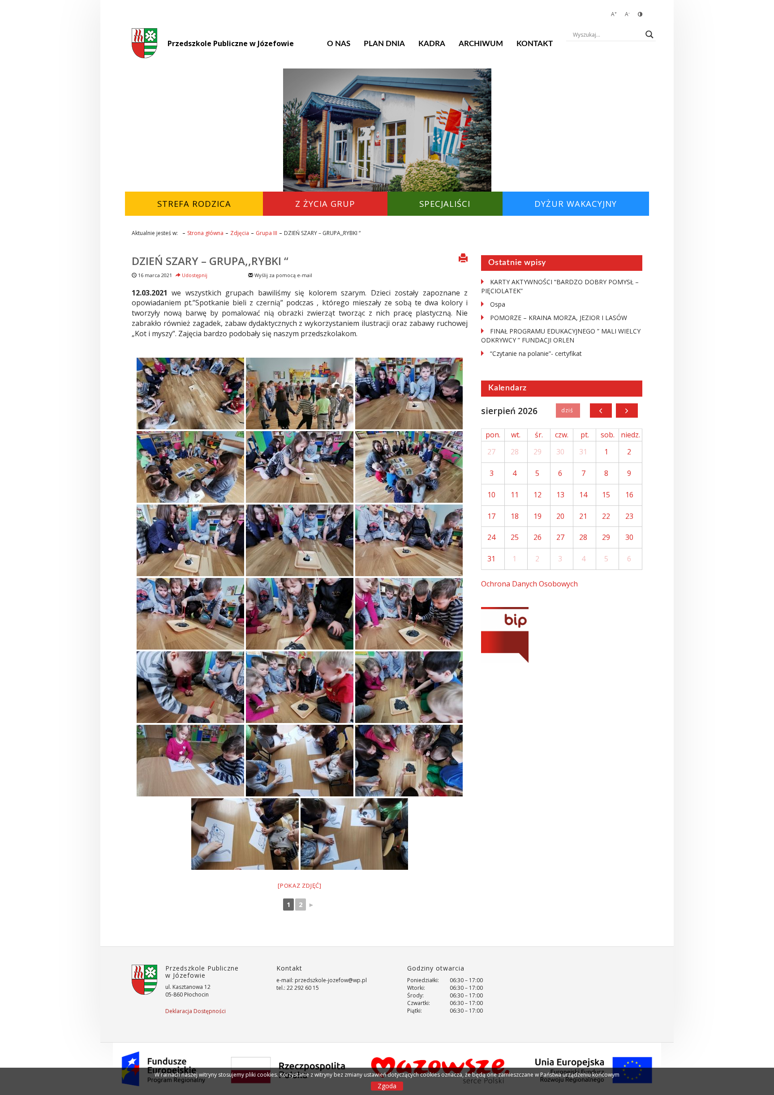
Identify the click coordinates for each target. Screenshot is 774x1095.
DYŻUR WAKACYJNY (575, 203)
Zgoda (387, 1086)
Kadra (431, 43)
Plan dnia (384, 43)
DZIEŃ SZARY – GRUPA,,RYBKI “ (210, 260)
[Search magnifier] (649, 34)
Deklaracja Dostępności (195, 1011)
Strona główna (205, 233)
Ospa (497, 304)
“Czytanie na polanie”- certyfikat (536, 353)
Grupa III (266, 233)
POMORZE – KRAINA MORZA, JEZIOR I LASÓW (558, 317)
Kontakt (534, 43)
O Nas (338, 43)
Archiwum (481, 43)
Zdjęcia (239, 233)
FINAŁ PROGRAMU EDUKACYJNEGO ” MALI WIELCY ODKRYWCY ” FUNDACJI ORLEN (561, 335)
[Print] (463, 259)
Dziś (568, 410)
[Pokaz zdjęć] (300, 885)
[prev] (601, 410)
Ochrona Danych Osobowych (529, 584)
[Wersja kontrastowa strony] (640, 14)
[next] (627, 410)
